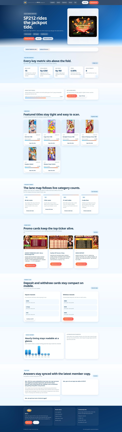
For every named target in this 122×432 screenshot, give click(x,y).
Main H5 (85, 2)
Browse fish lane (49, 209)
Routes (70, 2)
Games (58, 2)
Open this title (32, 143)
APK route (28, 422)
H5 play (36, 422)
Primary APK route (29, 38)
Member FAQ (58, 420)
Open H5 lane (82, 95)
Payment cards (58, 416)
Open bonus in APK (30, 265)
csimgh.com (80, 418)
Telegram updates (48, 38)
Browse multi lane (68, 210)
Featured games (58, 414)
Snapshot (52, 2)
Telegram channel (82, 416)
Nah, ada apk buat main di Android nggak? (36, 398)
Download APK (94, 2)
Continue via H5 (29, 319)
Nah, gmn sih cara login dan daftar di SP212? (74, 381)
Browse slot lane (30, 210)
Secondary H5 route (82, 422)
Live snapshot (58, 412)
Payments (64, 2)
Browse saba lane (87, 210)
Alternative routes (59, 418)
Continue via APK (68, 319)
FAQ (75, 2)
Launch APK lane (72, 95)
